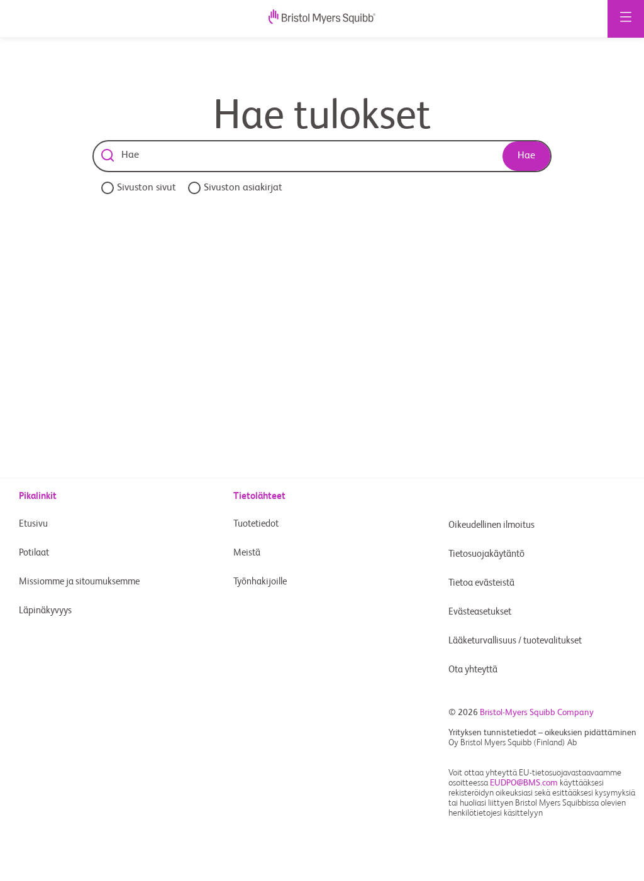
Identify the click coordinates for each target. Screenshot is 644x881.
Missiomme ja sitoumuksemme (79, 581)
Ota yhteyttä (472, 669)
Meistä (246, 552)
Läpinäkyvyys (45, 610)
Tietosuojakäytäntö (486, 554)
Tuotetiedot (256, 523)
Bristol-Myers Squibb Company (537, 712)
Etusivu (33, 523)
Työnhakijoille (260, 581)
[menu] (626, 19)
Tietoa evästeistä (481, 583)
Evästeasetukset (480, 611)
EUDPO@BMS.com (524, 783)
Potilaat (34, 552)
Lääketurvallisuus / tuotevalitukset (515, 640)
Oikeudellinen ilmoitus (491, 525)
